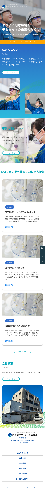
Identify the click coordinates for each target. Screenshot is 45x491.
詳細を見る (9, 227)
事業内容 (22, 458)
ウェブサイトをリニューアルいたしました (22, 42)
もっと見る (22, 351)
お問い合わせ (42, 256)
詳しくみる (11, 72)
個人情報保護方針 (22, 479)
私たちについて (22, 453)
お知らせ (9, 207)
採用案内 (22, 468)
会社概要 (22, 463)
